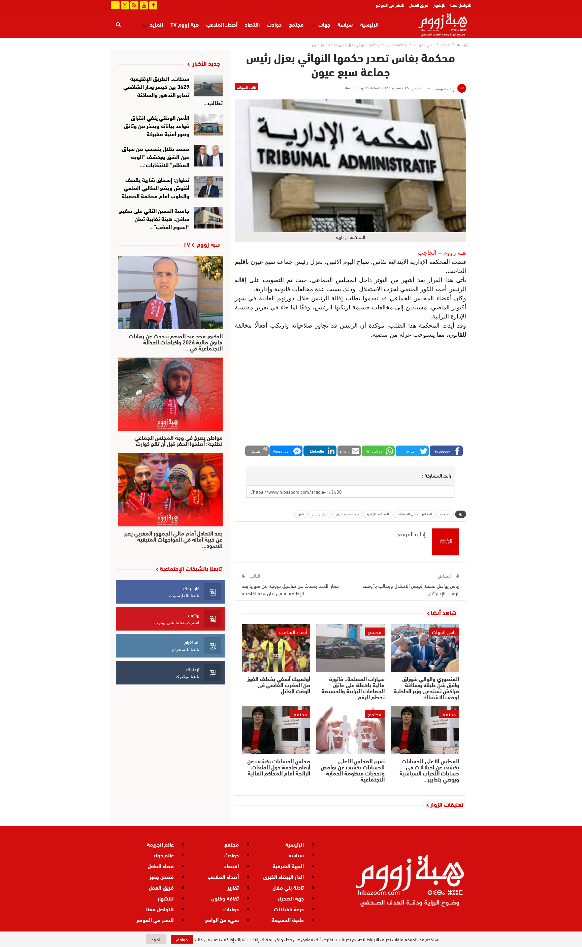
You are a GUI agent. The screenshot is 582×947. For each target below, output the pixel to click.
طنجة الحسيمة (287, 919)
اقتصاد (252, 24)
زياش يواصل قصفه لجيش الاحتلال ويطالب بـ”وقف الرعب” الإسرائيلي (411, 589)
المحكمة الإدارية (377, 514)
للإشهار (439, 5)
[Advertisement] (350, 393)
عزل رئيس (320, 514)
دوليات (231, 909)
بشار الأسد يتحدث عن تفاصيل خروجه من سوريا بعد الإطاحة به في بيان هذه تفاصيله (290, 589)
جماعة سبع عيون (347, 514)
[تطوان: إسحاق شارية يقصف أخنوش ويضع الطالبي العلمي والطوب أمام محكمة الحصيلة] (208, 186)
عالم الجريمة (160, 844)
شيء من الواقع (222, 919)
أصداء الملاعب (221, 24)
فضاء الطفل (161, 865)
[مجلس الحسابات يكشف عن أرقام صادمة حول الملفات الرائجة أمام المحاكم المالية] (276, 730)
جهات (324, 24)
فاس (301, 514)
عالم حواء (164, 855)
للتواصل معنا (460, 5)
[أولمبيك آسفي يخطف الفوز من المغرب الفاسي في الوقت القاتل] (276, 648)
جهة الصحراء (291, 898)
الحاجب (445, 514)
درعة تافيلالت (289, 909)
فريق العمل (418, 5)
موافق (182, 939)
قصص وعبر (162, 876)
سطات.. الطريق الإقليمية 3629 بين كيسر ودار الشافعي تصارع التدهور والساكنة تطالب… (173, 90)
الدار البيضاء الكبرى (283, 876)
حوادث (274, 24)
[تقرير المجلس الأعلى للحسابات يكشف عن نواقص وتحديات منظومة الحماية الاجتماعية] (350, 730)
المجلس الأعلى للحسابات (414, 514)
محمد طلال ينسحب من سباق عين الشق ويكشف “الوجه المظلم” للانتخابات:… (155, 156)
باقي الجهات (246, 86)
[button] (446, 451)
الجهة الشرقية (288, 865)
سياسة (345, 24)
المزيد (156, 24)
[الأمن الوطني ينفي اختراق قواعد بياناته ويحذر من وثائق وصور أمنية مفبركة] (208, 124)
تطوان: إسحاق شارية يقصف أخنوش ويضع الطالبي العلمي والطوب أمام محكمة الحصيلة (155, 187)
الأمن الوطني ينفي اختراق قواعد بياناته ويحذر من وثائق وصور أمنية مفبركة (156, 125)
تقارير (233, 887)
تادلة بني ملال (288, 887)
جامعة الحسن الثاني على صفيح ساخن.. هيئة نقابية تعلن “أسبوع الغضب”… (154, 218)
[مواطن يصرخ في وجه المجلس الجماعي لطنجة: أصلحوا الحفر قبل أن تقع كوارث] (170, 394)
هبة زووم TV (184, 24)
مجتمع (296, 24)
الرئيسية (369, 24)
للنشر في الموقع (390, 5)
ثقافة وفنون (225, 898)
